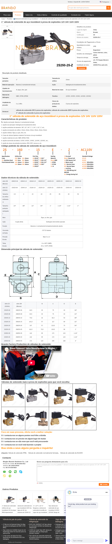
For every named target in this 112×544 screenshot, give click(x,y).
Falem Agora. (89, 15)
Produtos (18, 15)
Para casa (7, 15)
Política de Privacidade (15, 542)
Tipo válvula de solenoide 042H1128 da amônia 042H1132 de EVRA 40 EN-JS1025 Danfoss (40, 537)
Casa (3, 19)
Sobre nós (29, 15)
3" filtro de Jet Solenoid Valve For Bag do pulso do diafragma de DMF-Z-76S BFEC (14, 526)
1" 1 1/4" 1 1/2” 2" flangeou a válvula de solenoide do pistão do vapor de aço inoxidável (40, 509)
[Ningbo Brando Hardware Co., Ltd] (8, 8)
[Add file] (68, 540)
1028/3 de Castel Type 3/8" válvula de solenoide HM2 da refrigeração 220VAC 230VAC (40, 531)
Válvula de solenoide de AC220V (71, 453)
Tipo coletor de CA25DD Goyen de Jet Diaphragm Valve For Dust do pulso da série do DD (14, 531)
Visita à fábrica (42, 15)
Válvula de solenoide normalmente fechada (43, 453)
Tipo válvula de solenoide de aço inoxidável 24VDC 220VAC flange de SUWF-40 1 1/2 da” (54, 510)
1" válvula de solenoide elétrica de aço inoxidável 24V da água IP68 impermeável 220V (9, 510)
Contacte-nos (75, 15)
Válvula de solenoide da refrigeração (38, 520)
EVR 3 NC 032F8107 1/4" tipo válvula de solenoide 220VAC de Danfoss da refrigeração (40, 526)
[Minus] (106, 492)
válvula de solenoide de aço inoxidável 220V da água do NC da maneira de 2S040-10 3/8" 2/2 (25, 510)
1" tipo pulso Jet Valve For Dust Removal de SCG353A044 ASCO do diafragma (14, 537)
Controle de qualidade (59, 15)
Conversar (81, 68)
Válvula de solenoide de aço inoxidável (26, 19)
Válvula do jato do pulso (12, 519)
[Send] (106, 540)
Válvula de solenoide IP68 (17, 453)
